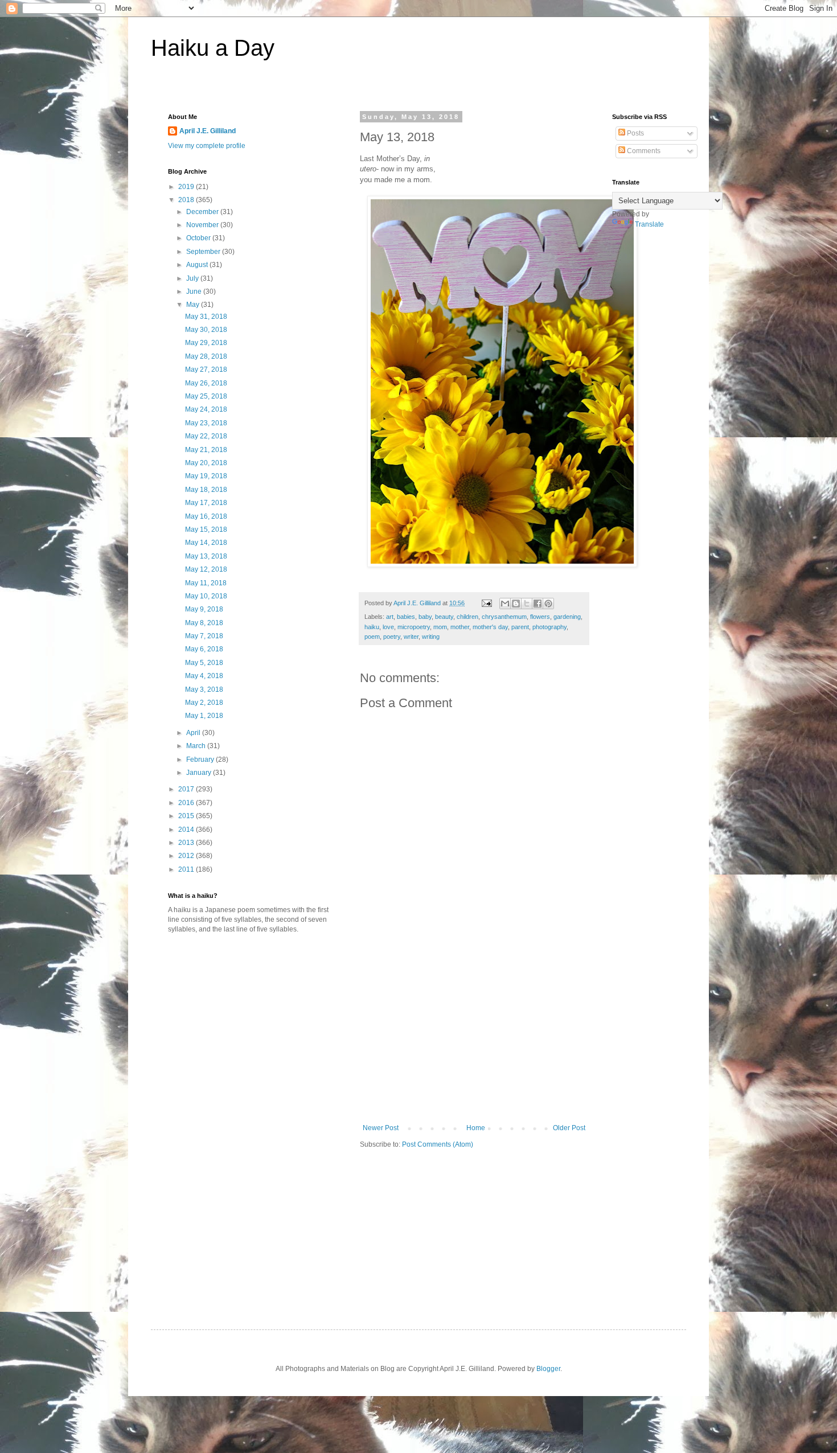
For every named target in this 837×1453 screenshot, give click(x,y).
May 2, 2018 (204, 703)
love (388, 626)
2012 (187, 856)
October (199, 238)
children (467, 616)
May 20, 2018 (206, 463)
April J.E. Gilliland (207, 131)
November (203, 225)
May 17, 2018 (206, 503)
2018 (187, 200)
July (193, 278)
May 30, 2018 (206, 330)
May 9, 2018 (204, 609)
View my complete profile (206, 146)
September (204, 252)
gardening (567, 616)
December (203, 212)
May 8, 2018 (204, 623)
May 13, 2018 (206, 556)
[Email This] (505, 603)
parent (520, 626)
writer (411, 636)
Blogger (548, 1369)
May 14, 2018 (206, 543)
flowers (540, 616)
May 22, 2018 (206, 436)
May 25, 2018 (206, 396)
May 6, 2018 (204, 649)
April (194, 733)
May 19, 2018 (206, 476)
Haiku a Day (212, 47)
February (201, 760)
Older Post (569, 1128)
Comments (642, 151)
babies (406, 616)
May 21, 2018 (206, 450)
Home (475, 1128)
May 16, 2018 (206, 516)
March (196, 746)
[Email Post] (486, 603)
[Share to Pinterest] (548, 603)
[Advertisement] (474, 1038)
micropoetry (413, 626)
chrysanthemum (504, 616)
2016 (187, 803)
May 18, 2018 (206, 490)
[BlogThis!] (516, 603)
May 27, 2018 (206, 369)
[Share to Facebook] (537, 603)
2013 (187, 843)
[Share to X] (526, 603)
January (199, 773)
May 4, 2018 (204, 676)
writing (431, 636)
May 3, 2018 (204, 689)
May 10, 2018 (206, 596)
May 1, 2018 (204, 716)
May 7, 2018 (204, 636)
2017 (187, 789)
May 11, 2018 (206, 583)
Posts (634, 133)
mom (440, 626)
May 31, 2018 (206, 317)
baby (425, 616)
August (198, 265)
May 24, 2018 (206, 409)
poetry (391, 636)
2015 (187, 816)
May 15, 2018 (206, 529)
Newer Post (381, 1128)
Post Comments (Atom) (437, 1144)
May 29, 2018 (206, 343)
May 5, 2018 (204, 663)
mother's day (490, 626)
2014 (187, 830)
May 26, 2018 (206, 383)
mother (459, 626)
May (193, 305)
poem (372, 636)
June (194, 291)
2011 (187, 869)
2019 (187, 187)
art (389, 616)
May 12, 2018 (206, 569)
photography (549, 626)
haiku (371, 626)
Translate (649, 224)
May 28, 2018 (206, 356)
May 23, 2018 (206, 423)
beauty (444, 616)
